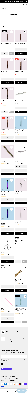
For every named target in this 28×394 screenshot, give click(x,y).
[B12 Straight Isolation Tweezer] (21, 93)
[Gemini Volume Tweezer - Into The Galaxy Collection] (7, 184)
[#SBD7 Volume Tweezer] (7, 122)
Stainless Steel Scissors (6, 251)
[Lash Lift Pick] (7, 300)
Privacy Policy (19, 359)
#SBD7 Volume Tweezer (6, 129)
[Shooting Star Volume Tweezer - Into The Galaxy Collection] (21, 300)
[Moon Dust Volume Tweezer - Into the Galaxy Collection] (7, 213)
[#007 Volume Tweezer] (21, 64)
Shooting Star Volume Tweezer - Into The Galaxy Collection (20, 309)
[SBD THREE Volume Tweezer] (21, 151)
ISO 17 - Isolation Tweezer (7, 43)
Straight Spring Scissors (20, 191)
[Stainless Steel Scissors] (7, 243)
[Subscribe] (25, 356)
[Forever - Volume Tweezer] (7, 64)
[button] (26, 5)
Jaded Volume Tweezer (20, 43)
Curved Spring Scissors (20, 221)
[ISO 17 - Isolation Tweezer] (7, 36)
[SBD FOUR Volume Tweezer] (21, 271)
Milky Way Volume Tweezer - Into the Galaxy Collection (21, 130)
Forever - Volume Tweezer (7, 71)
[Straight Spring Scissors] (21, 184)
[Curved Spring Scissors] (21, 213)
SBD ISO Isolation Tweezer (7, 265)
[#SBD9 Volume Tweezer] (7, 93)
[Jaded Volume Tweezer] (21, 36)
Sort (4, 26)
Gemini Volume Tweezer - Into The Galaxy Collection (7, 192)
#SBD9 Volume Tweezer (6, 100)
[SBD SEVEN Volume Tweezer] (7, 151)
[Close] (26, 1)
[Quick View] (11, 31)
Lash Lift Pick (4, 308)
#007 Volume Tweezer (19, 71)
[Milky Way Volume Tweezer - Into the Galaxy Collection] (21, 122)
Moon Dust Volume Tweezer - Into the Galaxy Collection (6, 222)
